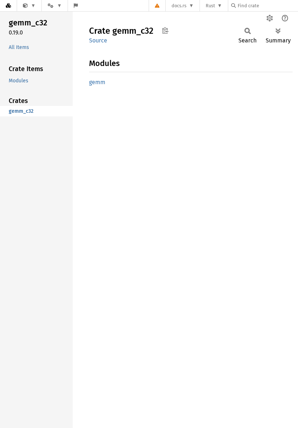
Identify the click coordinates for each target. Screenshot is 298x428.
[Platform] (54, 5)
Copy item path (165, 30)
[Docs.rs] (8, 5)
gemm (97, 82)
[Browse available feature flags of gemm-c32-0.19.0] (76, 5)
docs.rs (179, 5)
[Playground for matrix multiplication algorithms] (29, 5)
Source (98, 40)
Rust (210, 5)
